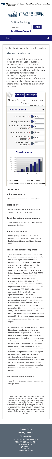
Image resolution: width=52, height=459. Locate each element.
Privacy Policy (26, 429)
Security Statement (26, 433)
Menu (9, 37)
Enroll (13, 31)
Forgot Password (24, 31)
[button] (3, 38)
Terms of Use (26, 436)
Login (37, 27)
